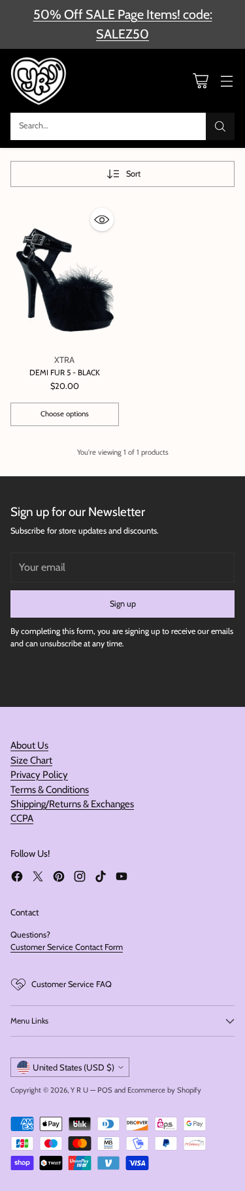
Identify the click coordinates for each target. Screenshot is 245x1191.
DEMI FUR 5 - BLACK (64, 372)
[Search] (220, 126)
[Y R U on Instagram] (80, 877)
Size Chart (31, 760)
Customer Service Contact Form (66, 947)
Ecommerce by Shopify (164, 1090)
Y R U (79, 1090)
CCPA (21, 818)
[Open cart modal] (200, 80)
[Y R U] (39, 80)
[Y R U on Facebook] (17, 877)
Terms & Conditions (49, 790)
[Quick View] (102, 219)
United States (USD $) (73, 1067)
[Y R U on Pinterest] (59, 877)
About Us (29, 745)
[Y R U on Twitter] (38, 877)
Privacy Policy (39, 775)
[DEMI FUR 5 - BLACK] (64, 275)
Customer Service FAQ (71, 984)
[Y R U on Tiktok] (100, 877)
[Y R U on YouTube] (121, 877)
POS (104, 1090)
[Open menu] (226, 80)
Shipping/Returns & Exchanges (72, 804)
